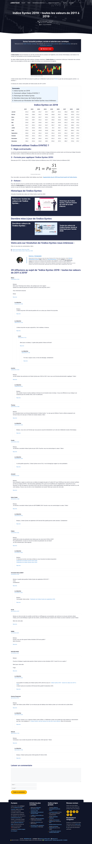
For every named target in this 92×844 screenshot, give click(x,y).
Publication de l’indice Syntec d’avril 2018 (26, 560)
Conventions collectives (39, 2)
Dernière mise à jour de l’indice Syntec (27, 98)
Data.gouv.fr (55, 838)
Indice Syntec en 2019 (22, 91)
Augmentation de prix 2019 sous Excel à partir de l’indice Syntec (60, 177)
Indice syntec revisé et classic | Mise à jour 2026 (22, 250)
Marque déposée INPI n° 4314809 (60, 840)
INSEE (56, 78)
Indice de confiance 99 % (45, 838)
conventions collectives (46, 45)
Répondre (15, 297)
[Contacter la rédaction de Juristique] (71, 814)
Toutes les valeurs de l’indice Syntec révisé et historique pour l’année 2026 (68, 228)
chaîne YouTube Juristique (29, 43)
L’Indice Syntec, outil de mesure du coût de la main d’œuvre (45, 721)
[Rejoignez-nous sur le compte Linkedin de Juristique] (68, 814)
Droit (29, 2)
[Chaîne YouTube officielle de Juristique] (77, 811)
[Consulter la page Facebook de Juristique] (68, 811)
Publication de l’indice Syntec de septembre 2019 (42, 599)
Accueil (23, 2)
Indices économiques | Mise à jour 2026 (20, 249)
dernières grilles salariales (52, 43)
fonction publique (66, 43)
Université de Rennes (52, 259)
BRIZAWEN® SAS (27, 838)
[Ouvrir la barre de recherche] (80, 2)
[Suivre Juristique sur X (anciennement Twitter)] (71, 811)
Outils (65, 2)
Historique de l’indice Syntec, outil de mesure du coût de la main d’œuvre (68, 203)
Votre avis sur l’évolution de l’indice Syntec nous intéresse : (35, 100)
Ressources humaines (54, 2)
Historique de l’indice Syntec (24, 96)
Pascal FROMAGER (35, 256)
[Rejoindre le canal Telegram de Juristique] (74, 811)
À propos (71, 2)
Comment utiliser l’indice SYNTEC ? (27, 93)
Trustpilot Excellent (48, 840)
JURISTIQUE (15, 3)
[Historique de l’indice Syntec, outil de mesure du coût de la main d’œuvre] (46, 210)
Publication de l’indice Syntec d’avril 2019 (26, 562)
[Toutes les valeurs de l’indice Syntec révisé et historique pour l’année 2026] (46, 234)
